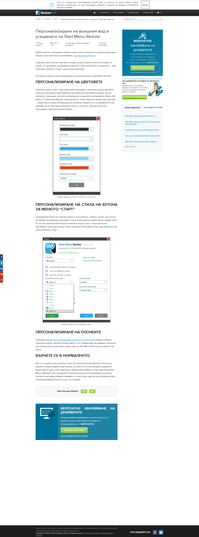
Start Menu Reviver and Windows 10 (140, 116)
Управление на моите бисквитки (64, 531)
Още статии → (130, 146)
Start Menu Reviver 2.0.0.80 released (140, 141)
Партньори (51, 528)
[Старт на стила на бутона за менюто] (76, 323)
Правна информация (73, 528)
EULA (60, 528)
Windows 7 (86, 43)
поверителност (107, 533)
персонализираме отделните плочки (71, 340)
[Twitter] (161, 534)
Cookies (39, 535)
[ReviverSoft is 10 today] (88, 13)
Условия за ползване (92, 533)
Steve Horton (39, 44)
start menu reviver (74, 43)
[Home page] (94, 13)
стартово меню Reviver (84, 55)
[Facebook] (155, 534)
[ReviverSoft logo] (46, 12)
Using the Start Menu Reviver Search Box (142, 135)
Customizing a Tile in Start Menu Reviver (142, 130)
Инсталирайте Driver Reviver (74, 435)
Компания (40, 528)
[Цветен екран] (76, 195)
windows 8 (69, 45)
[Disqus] (76, 483)
